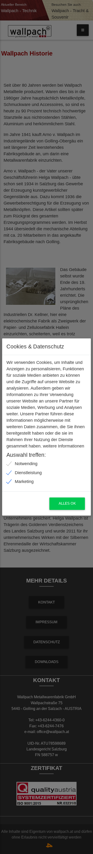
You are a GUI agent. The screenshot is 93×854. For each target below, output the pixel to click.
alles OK (67, 503)
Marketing (24, 481)
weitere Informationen (63, 446)
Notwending (26, 463)
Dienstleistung (28, 472)
